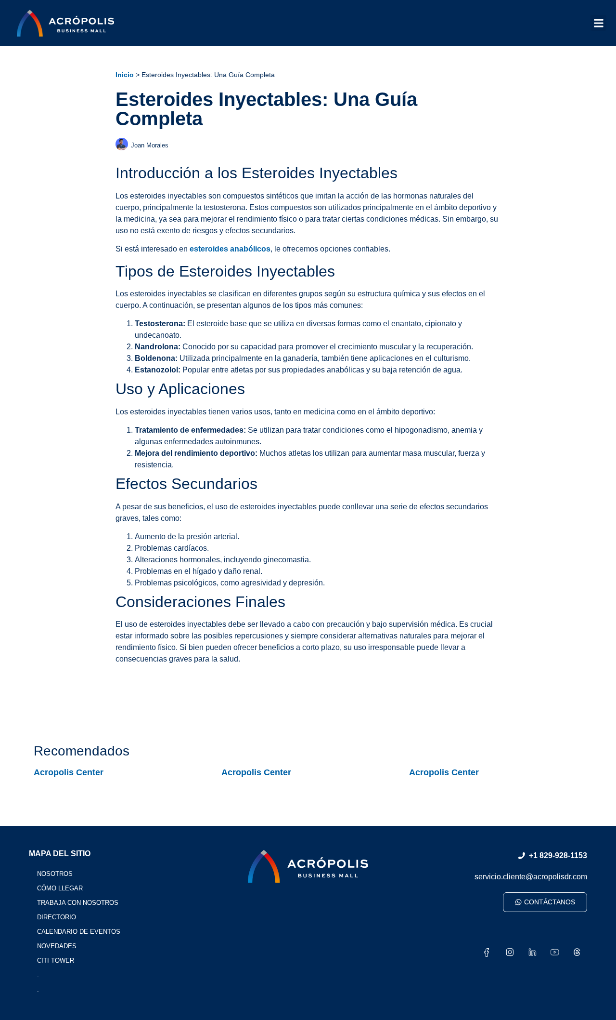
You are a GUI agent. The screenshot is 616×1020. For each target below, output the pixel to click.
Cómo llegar (60, 888)
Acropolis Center (68, 772)
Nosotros (55, 873)
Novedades (57, 946)
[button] (598, 23)
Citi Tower (55, 960)
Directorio (56, 917)
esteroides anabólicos (230, 249)
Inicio (125, 75)
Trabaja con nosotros (77, 902)
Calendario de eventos (78, 931)
